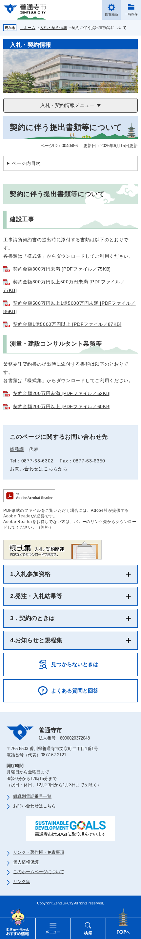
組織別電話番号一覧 (32, 796)
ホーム (27, 27)
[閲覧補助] (111, 10)
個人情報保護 (26, 862)
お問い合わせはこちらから (39, 468)
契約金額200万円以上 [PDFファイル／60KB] (62, 406)
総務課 (17, 449)
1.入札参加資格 (30, 574)
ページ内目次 (26, 163)
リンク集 (21, 881)
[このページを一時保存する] (131, 10)
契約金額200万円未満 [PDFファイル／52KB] (62, 393)
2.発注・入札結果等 (36, 596)
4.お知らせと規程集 (36, 640)
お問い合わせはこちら (34, 805)
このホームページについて (38, 871)
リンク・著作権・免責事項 (38, 852)
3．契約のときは (32, 618)
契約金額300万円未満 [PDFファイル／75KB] (62, 269)
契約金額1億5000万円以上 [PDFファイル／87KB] (67, 324)
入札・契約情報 (53, 27)
